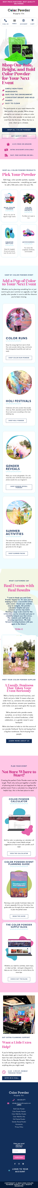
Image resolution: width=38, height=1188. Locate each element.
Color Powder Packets (28, 209)
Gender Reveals (13, 468)
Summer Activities (14, 533)
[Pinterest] (23, 1164)
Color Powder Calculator (19, 800)
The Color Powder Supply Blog (19, 926)
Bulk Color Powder (9, 208)
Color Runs (16, 338)
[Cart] (32, 20)
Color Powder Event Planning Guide (19, 863)
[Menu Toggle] (14, 20)
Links (19, 1105)
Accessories (28, 242)
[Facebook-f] (15, 1164)
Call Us (6, 24)
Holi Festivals (18, 401)
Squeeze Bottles (9, 243)
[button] (4, 614)
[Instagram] (19, 1164)
